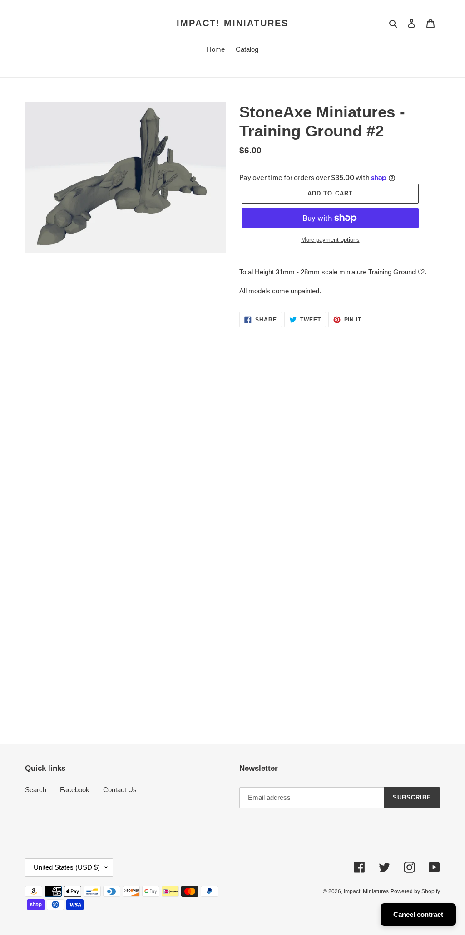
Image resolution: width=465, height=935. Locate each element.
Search (35, 790)
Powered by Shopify (415, 891)
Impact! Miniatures (232, 23)
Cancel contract (418, 914)
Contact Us (120, 790)
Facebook (74, 790)
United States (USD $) (67, 867)
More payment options (330, 239)
